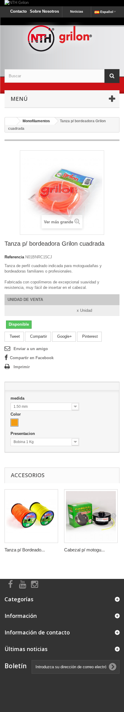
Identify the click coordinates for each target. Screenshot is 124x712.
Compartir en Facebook (32, 358)
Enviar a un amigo (31, 348)
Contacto (18, 11)
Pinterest (89, 336)
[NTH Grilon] (62, 3)
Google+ (64, 336)
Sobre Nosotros (44, 11)
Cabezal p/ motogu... (84, 549)
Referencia (14, 257)
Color (16, 414)
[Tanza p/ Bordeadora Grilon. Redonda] (31, 516)
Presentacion (23, 433)
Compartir (38, 336)
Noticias (76, 11)
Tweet (14, 336)
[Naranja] (14, 422)
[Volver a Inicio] (11, 121)
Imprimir (22, 367)
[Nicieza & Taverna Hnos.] (62, 38)
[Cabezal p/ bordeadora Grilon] (91, 516)
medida (18, 398)
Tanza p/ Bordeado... (25, 549)
